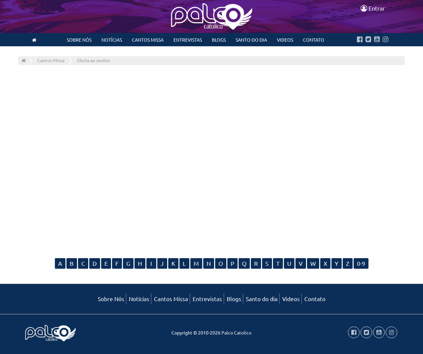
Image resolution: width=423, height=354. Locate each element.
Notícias (111, 40)
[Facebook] (360, 40)
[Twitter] (368, 40)
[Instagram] (385, 40)
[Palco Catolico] (23, 60)
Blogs (219, 40)
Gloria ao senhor (93, 60)
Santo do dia (251, 40)
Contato (313, 40)
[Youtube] (377, 40)
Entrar (376, 8)
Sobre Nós (79, 40)
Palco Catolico (236, 332)
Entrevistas (187, 40)
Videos (285, 40)
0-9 (361, 263)
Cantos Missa (148, 40)
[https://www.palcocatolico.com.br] (34, 40)
